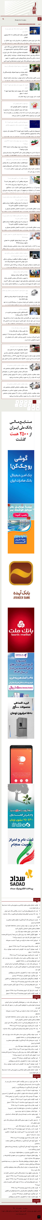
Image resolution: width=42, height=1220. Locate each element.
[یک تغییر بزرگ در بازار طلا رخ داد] (35, 330)
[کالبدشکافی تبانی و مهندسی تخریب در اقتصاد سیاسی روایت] (35, 311)
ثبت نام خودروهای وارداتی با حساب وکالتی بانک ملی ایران (21, 911)
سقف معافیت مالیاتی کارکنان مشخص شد (15, 368)
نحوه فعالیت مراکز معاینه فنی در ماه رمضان (15, 163)
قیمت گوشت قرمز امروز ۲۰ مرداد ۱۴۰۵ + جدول (24, 1099)
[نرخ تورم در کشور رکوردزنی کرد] (35, 105)
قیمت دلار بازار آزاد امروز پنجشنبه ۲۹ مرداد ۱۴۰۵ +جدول (22, 990)
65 (38, 409)
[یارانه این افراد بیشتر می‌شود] (35, 273)
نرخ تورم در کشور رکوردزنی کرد (19, 106)
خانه (39, 24)
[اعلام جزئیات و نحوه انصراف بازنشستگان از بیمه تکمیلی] (35, 68)
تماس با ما (19, 1208)
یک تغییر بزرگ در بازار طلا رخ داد (18, 331)
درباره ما (25, 1208)
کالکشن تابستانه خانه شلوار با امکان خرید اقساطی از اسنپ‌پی (20, 1093)
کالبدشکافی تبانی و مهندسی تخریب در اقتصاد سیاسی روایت (16, 313)
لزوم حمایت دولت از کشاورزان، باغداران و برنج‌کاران (23, 972)
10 (20, 405)
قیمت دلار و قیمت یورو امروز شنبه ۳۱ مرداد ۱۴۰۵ (24, 955)
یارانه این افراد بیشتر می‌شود (19, 275)
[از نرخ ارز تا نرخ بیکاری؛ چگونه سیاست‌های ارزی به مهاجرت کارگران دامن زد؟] (35, 199)
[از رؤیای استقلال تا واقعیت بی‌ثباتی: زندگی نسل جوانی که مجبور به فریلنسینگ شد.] (35, 255)
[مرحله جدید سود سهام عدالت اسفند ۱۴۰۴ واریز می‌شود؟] (35, 143)
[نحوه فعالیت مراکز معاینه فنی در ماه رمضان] (35, 161)
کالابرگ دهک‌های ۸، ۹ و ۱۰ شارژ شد (17, 349)
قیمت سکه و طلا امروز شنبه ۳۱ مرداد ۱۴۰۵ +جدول (23, 946)
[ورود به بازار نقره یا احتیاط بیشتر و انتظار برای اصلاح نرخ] (35, 292)
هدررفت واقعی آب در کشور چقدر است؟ (16, 181)
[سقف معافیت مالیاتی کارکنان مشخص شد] (35, 367)
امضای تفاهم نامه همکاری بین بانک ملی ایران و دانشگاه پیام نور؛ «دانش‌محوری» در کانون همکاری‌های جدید (16, 49)
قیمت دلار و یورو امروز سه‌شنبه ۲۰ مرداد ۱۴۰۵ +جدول (22, 1102)
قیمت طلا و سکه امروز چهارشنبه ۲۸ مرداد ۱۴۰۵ (24, 1137)
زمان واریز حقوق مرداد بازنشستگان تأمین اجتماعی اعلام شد (21, 1173)
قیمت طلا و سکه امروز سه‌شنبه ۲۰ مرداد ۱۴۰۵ (24, 1105)
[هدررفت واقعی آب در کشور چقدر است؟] (35, 180)
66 (33, 409)
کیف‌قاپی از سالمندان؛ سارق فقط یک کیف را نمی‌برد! (23, 1108)
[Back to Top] (38, 1216)
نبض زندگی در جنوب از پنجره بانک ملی (27, 1126)
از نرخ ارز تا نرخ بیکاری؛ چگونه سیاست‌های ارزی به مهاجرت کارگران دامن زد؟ (15, 204)
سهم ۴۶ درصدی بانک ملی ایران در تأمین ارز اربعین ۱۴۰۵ (22, 1096)
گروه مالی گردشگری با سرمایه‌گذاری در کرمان (25, 1087)
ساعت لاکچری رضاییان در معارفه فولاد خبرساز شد (23, 1152)
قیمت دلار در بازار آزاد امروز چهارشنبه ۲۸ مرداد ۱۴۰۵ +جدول (21, 1129)
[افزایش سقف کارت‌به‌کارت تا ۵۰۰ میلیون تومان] (35, 31)
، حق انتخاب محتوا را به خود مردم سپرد (26, 1111)
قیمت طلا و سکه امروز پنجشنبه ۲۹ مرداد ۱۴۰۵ (24, 981)
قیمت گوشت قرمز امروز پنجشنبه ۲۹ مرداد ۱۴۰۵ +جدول (22, 993)
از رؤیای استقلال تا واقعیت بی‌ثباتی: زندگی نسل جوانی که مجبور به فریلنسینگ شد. (15, 260)
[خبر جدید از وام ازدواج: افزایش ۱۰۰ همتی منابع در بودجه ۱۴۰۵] (35, 236)
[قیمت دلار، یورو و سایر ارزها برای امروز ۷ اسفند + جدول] (35, 87)
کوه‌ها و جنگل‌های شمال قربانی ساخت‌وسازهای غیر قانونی (21, 978)
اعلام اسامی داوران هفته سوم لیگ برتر (26, 931)
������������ (26, 24)
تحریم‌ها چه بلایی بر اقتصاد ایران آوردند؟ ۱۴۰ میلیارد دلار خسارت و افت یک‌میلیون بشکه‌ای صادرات (21, 132)
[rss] (13, 1208)
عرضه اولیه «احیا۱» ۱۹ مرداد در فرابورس (27, 1090)
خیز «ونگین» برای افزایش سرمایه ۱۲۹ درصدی (25, 975)
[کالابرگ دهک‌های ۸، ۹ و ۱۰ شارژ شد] (35, 348)
